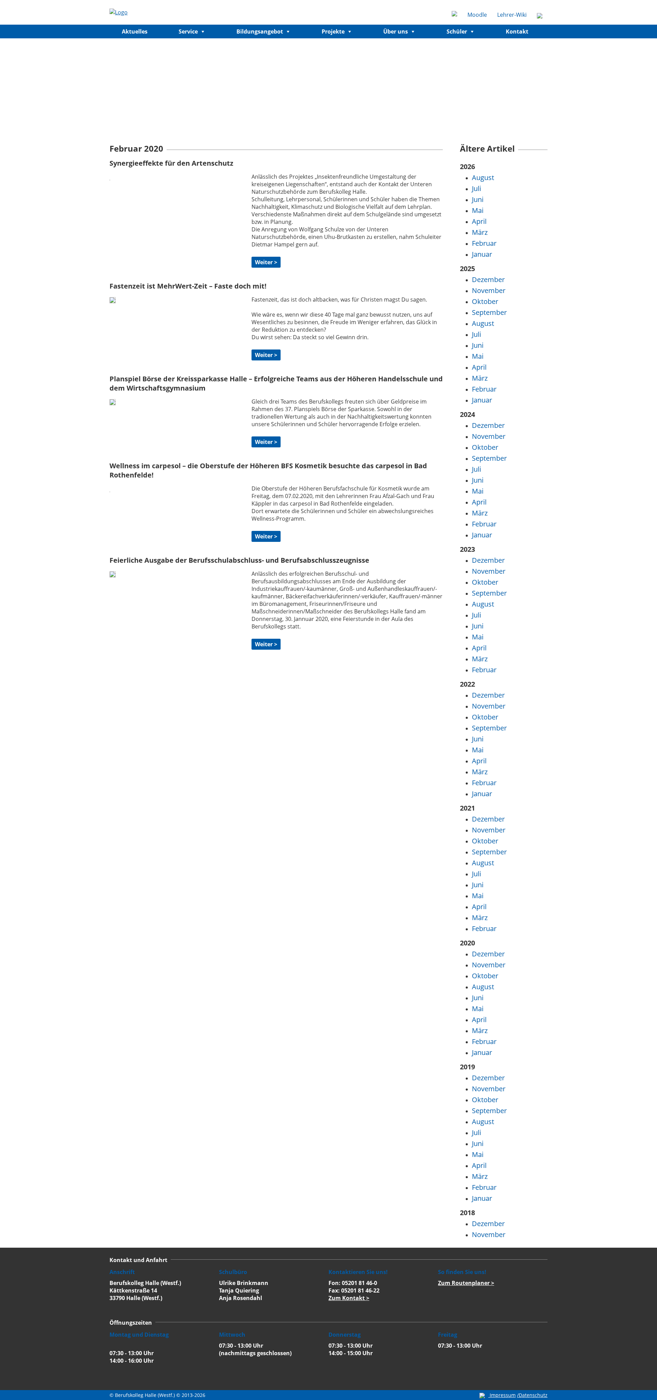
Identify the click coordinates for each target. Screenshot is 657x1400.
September (489, 312)
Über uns (395, 31)
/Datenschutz (532, 1395)
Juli (476, 188)
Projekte (333, 31)
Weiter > (266, 262)
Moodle (477, 14)
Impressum (503, 1395)
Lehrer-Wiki (512, 14)
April (479, 221)
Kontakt (517, 31)
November (488, 290)
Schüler (457, 31)
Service (188, 31)
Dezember (488, 279)
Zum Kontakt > (348, 1298)
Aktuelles (134, 31)
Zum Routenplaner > (466, 1283)
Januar (482, 254)
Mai (478, 210)
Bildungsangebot (259, 31)
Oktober (485, 301)
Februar (484, 243)
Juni (478, 199)
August (483, 177)
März (480, 232)
